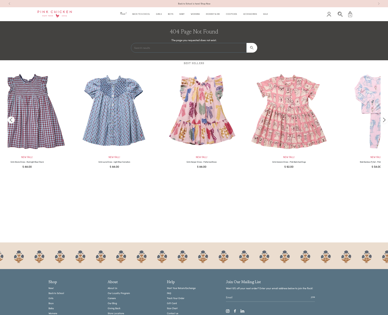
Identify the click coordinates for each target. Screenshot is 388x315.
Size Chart (172, 308)
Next (384, 120)
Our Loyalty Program (119, 293)
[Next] (379, 3)
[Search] (252, 48)
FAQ (169, 293)
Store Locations (116, 313)
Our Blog (112, 303)
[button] (123, 14)
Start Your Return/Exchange (181, 288)
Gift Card (172, 303)
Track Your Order (175, 298)
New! (51, 288)
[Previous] (9, 3)
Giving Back (114, 308)
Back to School (56, 293)
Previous (11, 120)
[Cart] (350, 14)
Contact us (172, 313)
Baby (51, 308)
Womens (52, 313)
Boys (51, 303)
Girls (50, 298)
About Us (112, 288)
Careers (112, 298)
